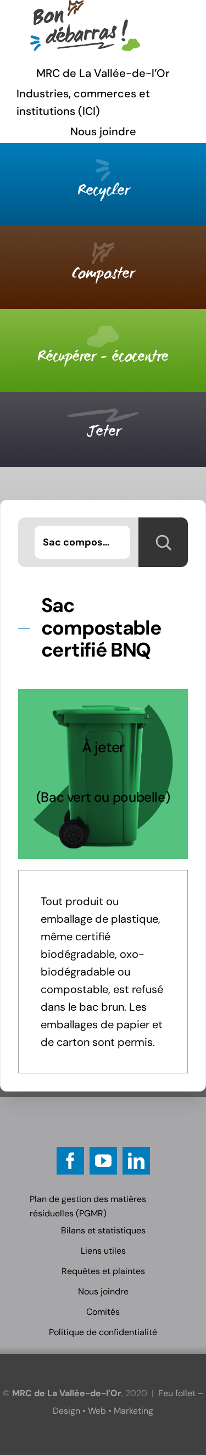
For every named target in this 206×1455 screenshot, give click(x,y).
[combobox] (82, 542)
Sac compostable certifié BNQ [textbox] (86, 542)
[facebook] (70, 1161)
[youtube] (103, 1161)
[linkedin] (136, 1161)
